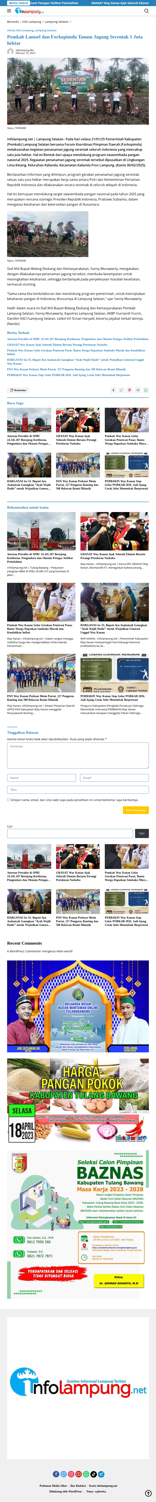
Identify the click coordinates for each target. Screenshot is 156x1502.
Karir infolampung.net (103, 1485)
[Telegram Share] (138, 390)
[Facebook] (56, 1474)
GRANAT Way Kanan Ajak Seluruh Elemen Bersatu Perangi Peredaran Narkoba (90, 3)
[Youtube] (78, 1474)
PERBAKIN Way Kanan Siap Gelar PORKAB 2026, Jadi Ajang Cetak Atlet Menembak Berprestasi (68, 375)
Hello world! (64, 951)
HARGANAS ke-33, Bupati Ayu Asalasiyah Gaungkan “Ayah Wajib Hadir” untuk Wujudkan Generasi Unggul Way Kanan (75, 361)
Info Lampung (24, 30)
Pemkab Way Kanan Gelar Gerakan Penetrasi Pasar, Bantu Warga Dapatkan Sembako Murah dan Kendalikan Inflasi (76, 352)
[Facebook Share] (113, 390)
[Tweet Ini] (121, 390)
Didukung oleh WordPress (65, 1491)
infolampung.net (25, 50)
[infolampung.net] (29, 10)
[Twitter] (63, 1474)
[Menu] (10, 10)
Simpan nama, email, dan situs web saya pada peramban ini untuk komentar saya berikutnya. (75, 800)
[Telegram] (101, 1474)
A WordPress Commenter (24, 951)
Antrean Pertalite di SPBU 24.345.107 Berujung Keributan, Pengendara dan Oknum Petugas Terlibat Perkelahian (77, 339)
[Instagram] (71, 1474)
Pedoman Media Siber (53, 1485)
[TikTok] (93, 1474)
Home (11, 30)
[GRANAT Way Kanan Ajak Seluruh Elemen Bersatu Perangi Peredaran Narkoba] (78, 420)
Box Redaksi (78, 1485)
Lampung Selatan (45, 30)
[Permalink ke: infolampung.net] (10, 51)
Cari (10, 826)
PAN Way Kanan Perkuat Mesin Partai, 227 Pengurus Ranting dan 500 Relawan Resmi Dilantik (66, 369)
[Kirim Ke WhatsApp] (146, 390)
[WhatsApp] (86, 1474)
